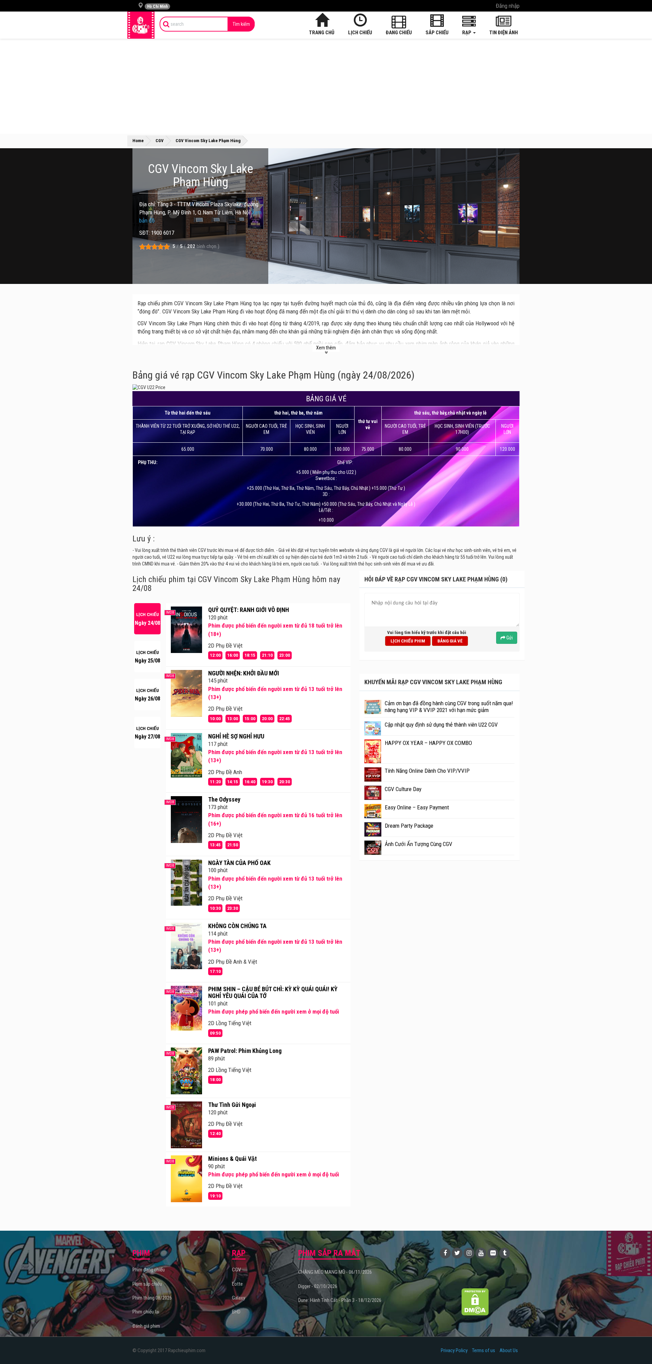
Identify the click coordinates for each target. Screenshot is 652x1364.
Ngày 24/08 (147, 619)
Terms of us (483, 1350)
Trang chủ (321, 33)
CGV (236, 1270)
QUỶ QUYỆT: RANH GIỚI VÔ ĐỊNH (248, 609)
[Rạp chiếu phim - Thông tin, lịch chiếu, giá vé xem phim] (141, 25)
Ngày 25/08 (147, 657)
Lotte (237, 1284)
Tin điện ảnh (503, 33)
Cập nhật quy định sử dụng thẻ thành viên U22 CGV (441, 724)
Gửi (509, 637)
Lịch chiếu (360, 33)
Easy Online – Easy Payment (417, 807)
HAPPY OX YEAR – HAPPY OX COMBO (428, 742)
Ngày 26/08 (147, 695)
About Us (509, 1350)
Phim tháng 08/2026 (152, 1298)
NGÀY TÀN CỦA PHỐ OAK (239, 862)
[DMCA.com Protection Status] (475, 1301)
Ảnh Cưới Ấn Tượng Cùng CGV (418, 844)
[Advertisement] (326, 86)
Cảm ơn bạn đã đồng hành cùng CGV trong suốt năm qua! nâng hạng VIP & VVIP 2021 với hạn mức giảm (449, 706)
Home (138, 140)
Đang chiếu (399, 33)
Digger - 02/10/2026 (317, 1286)
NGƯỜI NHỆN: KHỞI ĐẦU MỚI (243, 673)
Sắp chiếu (437, 33)
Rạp (467, 33)
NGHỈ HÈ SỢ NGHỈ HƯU (236, 736)
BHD (236, 1312)
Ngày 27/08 (147, 733)
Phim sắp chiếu (147, 1284)
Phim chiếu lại (145, 1312)
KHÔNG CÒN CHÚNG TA (237, 925)
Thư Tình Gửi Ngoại (232, 1104)
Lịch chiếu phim (408, 640)
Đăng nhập (508, 5)
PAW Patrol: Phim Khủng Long (245, 1050)
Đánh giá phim (146, 1326)
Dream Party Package (409, 825)
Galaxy (238, 1298)
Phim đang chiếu (148, 1270)
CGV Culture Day (403, 789)
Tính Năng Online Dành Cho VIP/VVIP (427, 770)
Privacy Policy (454, 1350)
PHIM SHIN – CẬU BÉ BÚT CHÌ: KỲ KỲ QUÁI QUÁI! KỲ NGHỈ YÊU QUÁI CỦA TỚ (273, 992)
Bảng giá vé (450, 640)
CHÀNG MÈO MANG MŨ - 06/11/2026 (335, 1272)
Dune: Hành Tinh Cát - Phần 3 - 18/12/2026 (339, 1300)
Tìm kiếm (241, 24)
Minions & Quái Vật (232, 1158)
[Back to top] (636, 1345)
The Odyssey (224, 799)
